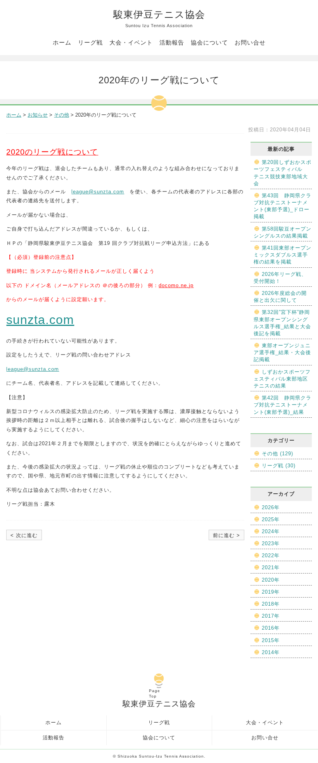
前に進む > (226, 535)
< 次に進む (24, 535)
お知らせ (38, 115)
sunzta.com (40, 320)
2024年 (271, 531)
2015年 (271, 640)
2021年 (271, 567)
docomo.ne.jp (176, 285)
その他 (61, 115)
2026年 (271, 507)
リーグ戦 (90, 42)
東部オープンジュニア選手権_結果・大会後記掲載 (282, 352)
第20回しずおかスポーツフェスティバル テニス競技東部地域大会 (282, 172)
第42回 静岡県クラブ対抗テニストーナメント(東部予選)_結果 (282, 405)
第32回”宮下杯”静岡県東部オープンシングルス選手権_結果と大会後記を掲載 (282, 322)
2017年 (271, 616)
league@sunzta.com (97, 192)
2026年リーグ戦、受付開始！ (280, 277)
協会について (209, 42)
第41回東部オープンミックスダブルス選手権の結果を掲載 (282, 255)
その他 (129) (277, 453)
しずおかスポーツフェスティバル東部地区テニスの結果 (282, 379)
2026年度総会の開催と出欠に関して (280, 296)
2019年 (271, 592)
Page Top (154, 693)
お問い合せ (250, 42)
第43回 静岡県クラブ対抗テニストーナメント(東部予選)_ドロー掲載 (282, 206)
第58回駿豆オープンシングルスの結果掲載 (282, 232)
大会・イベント (131, 42)
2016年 (271, 628)
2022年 (271, 555)
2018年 (271, 604)
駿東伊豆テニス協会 (159, 18)
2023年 (271, 543)
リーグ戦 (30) (279, 465)
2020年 (271, 580)
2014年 (271, 652)
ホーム (62, 42)
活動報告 (171, 42)
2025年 (271, 519)
